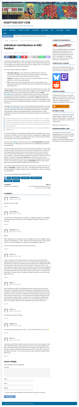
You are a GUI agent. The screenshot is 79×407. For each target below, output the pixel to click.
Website (6, 388)
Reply (6, 206)
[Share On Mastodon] (48, 57)
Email (5, 383)
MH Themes (31, 403)
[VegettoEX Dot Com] (39, 18)
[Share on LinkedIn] (18, 57)
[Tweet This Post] (13, 57)
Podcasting (35, 30)
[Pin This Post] (24, 57)
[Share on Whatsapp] (42, 57)
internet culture (36, 177)
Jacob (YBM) (12, 212)
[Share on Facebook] (7, 57)
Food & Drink (59, 30)
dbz (9, 177)
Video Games (45, 30)
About (5, 33)
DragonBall (25, 177)
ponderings (8, 180)
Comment (6, 367)
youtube (16, 180)
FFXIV (52, 30)
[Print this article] (36, 57)
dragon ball (16, 177)
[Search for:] (67, 36)
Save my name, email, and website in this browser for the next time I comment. (25, 392)
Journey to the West (24, 30)
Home (4, 30)
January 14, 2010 (10, 52)
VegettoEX (18, 52)
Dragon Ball (12, 30)
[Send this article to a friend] (30, 57)
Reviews (68, 30)
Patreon (70, 97)
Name (5, 379)
